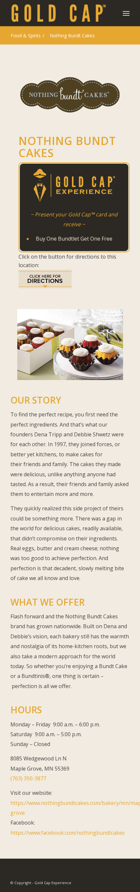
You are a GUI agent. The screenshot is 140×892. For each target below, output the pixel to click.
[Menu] (126, 13)
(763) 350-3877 (28, 778)
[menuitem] (126, 13)
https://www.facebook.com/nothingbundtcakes (67, 832)
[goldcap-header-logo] (57, 13)
